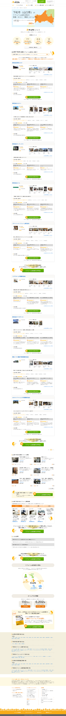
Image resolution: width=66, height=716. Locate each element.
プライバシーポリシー (29, 712)
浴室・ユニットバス (21, 670)
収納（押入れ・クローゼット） (16, 651)
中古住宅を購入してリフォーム (22, 656)
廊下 (12, 671)
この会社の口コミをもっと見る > (48, 92)
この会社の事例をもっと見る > (48, 74)
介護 (36, 656)
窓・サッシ (27, 671)
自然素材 (44, 656)
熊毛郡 (15, 638)
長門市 (35, 637)
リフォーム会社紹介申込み (17, 689)
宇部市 (16, 637)
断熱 (19, 657)
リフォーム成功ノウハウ (50, 5)
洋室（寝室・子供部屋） (44, 670)
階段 (51, 671)
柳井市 (38, 637)
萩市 (21, 637)
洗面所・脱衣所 (30, 670)
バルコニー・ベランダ (33, 671)
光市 (32, 637)
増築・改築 (22, 657)
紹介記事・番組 (44, 695)
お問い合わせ (39, 712)
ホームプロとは (20, 5)
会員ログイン (15, 690)
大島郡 (51, 637)
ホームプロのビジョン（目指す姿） (48, 690)
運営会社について (49, 712)
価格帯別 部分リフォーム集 (17, 695)
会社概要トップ (44, 689)
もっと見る (51, 488)
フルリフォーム (14, 656)
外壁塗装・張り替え (17, 671)
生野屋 (19, 643)
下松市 (27, 637)
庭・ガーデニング (40, 671)
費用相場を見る (15, 521)
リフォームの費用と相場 (17, 694)
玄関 (52, 670)
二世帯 (34, 656)
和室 (50, 670)
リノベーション (30, 656)
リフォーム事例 (30, 5)
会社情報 (43, 693)
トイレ (26, 670)
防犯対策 (16, 657)
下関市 (13, 637)
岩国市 (30, 637)
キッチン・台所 (14, 670)
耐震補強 (13, 657)
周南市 (44, 637)
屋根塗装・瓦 (23, 671)
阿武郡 (18, 638)
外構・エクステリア (46, 671)
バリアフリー (40, 656)
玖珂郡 (13, 638)
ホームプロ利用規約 (17, 712)
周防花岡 (23, 643)
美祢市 (41, 637)
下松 (13, 643)
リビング (34, 670)
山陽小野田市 (47, 637)
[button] (16, 93)
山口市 (19, 637)
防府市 (24, 637)
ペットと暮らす (48, 656)
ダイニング (38, 670)
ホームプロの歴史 (45, 694)
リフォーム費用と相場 (40, 5)
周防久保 (16, 643)
